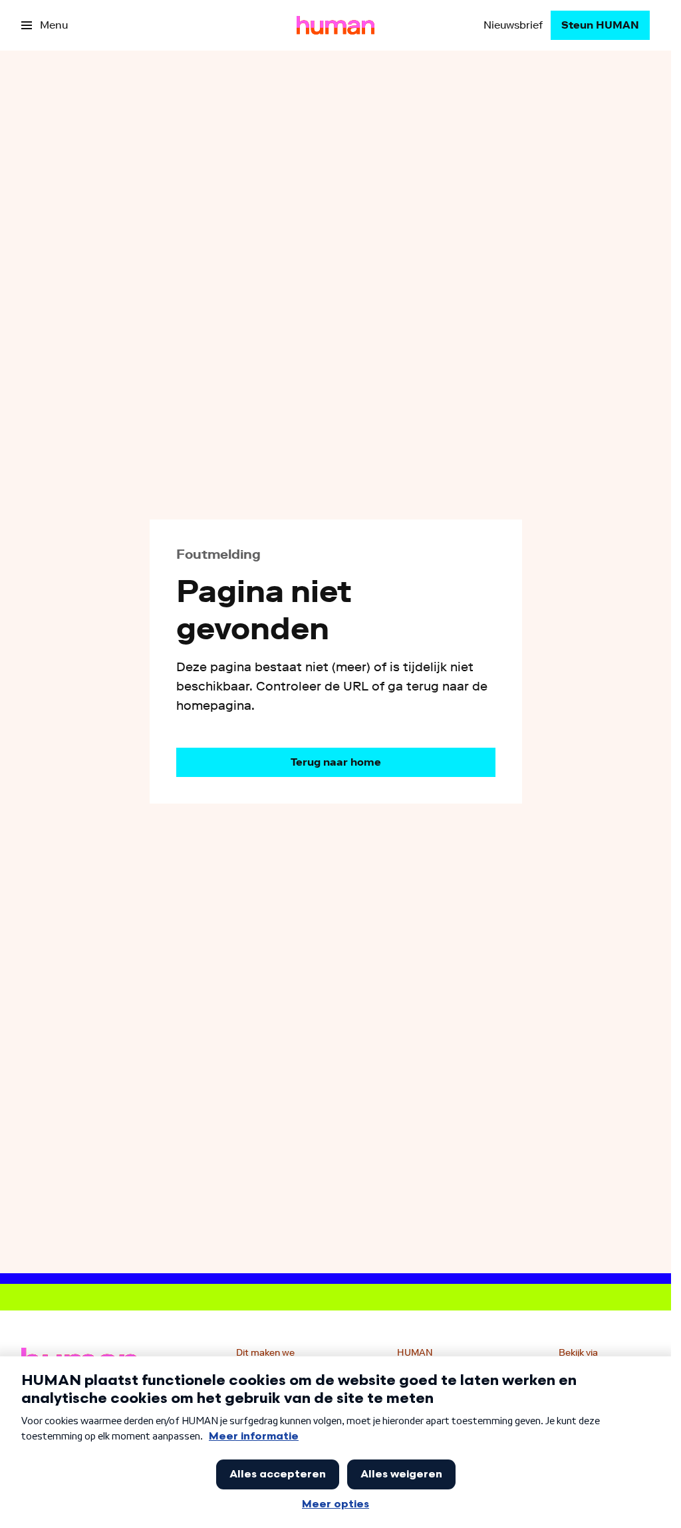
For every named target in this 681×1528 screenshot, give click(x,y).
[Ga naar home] (335, 25)
